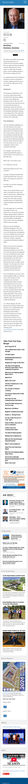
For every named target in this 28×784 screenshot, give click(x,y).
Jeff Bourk (11, 522)
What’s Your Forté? (10, 380)
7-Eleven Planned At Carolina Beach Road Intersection (16, 537)
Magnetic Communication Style (14, 411)
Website (5, 29)
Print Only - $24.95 (7, 702)
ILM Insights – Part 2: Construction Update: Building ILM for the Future (17, 518)
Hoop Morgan (21, 50)
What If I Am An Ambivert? (12, 444)
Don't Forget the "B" (10, 346)
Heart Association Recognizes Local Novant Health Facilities (12, 562)
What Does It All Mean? (11, 408)
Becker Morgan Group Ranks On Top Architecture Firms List (12, 556)
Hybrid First (8, 377)
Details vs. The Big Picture (12, 415)
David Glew (11, 505)
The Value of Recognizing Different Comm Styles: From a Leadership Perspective (14, 367)
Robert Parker (12, 513)
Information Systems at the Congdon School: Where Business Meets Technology (16, 502)
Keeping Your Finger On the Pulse (14, 362)
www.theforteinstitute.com (11, 329)
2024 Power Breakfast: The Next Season (11, 727)
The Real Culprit (9, 354)
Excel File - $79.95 (6, 711)
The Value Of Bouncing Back (13, 433)
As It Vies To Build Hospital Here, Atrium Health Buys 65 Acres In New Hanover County (13, 549)
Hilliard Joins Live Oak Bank (10, 543)
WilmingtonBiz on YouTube (17, 771)
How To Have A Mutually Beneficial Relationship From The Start (14, 458)
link (16, 278)
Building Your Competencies (13, 436)
